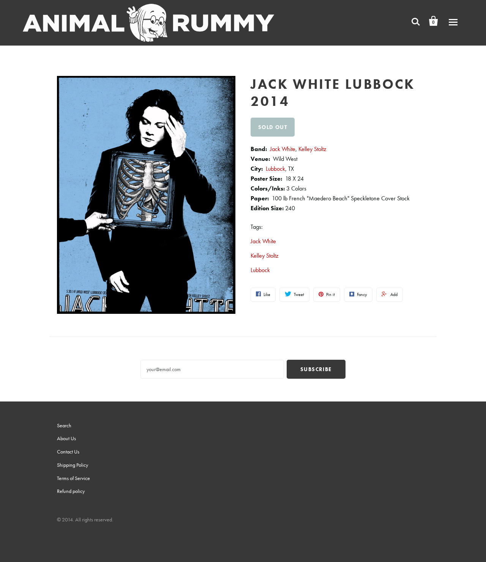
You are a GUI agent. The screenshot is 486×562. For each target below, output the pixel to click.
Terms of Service (73, 478)
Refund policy (71, 491)
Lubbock (275, 169)
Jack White (282, 149)
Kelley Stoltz (312, 149)
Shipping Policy (72, 464)
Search (64, 425)
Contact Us (68, 451)
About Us (66, 438)
